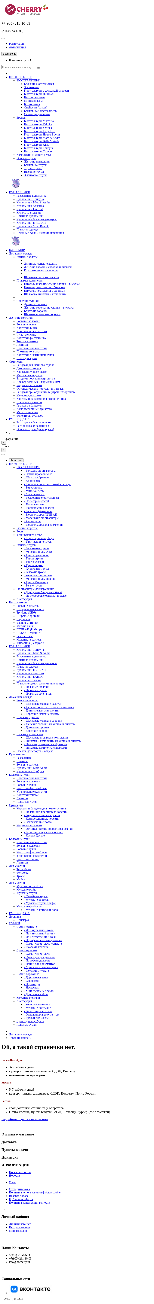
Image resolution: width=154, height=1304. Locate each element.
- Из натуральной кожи (39, 930)
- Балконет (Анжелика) (38, 511)
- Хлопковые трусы (36, 568)
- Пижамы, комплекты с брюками (45, 744)
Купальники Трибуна (30, 199)
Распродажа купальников (33, 425)
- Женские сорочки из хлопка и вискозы (49, 724)
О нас (12, 1182)
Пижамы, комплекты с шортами (44, 290)
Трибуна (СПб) (26, 612)
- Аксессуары (32, 521)
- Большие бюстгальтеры (40, 470)
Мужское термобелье (30, 886)
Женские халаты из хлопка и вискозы (48, 267)
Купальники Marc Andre (32, 767)
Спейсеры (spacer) (35, 107)
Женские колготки (21, 317)
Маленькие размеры (29, 639)
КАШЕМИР (17, 250)
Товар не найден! (20, 1037)
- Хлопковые (32, 480)
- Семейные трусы (36, 896)
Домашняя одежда (20, 253)
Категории (16, 460)
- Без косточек (33, 487)
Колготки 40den (27, 327)
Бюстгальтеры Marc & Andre (42, 137)
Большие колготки (28, 321)
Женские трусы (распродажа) (35, 429)
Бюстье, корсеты (34, 97)
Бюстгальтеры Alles (36, 144)
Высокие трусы (34, 171)
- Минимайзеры (34, 490)
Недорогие (23, 619)
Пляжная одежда (27, 229)
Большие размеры (28, 605)
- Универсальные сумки (39, 990)
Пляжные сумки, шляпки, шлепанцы (40, 232)
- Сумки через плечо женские (43, 943)
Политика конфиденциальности (29, 1202)
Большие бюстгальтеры (39, 83)
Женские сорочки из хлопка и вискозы (49, 307)
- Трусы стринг (33, 558)
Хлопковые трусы (35, 175)
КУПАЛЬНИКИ (19, 192)
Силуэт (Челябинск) (29, 632)
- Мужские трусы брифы (40, 903)
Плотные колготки (29, 351)
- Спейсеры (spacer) (36, 501)
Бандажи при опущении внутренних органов (46, 392)
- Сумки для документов (39, 957)
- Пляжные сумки (35, 690)
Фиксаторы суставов (30, 415)
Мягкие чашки (26, 626)
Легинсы (22, 344)
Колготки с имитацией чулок (35, 354)
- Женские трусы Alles (38, 551)
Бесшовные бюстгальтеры (40, 110)
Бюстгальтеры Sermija (38, 127)
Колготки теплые (28, 795)
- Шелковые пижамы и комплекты (46, 737)
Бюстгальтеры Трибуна (39, 148)
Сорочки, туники (28, 300)
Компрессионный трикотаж (34, 408)
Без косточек (32, 104)
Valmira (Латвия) (27, 622)
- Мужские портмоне (37, 1007)
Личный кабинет (20, 1224)
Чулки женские (26, 334)
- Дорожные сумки (36, 977)
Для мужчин (17, 865)
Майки (21, 879)
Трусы (21, 876)
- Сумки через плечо (37, 953)
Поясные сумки (27, 1024)
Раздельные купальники (32, 195)
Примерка (23, 920)
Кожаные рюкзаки (28, 997)
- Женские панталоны (38, 575)
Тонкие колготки (27, 341)
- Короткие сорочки (36, 730)
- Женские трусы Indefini (39, 578)
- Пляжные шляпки (36, 686)
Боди (20, 531)
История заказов (19, 1227)
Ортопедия (16, 361)
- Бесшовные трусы (36, 548)
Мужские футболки (29, 906)
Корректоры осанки (29, 385)
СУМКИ (14, 923)
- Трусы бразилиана (36, 555)
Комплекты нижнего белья (34, 154)
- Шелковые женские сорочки (43, 720)
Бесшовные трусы (35, 164)
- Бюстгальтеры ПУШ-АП (40, 514)
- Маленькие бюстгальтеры (41, 517)
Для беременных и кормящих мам (38, 381)
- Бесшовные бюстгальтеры (41, 497)
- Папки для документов (39, 963)
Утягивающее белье (29, 534)
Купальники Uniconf (30, 209)
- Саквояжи (31, 980)
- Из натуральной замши (39, 933)
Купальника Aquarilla (30, 205)
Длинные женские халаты (40, 263)
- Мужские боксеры (36, 899)
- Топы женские (34, 504)
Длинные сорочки (35, 304)
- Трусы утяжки (34, 561)
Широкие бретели (28, 615)
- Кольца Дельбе (34, 835)
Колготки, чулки (19, 774)
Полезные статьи (20, 1172)
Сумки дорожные (28, 974)
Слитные (22, 761)
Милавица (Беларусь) (30, 642)
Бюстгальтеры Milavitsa (39, 121)
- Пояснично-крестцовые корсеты (45, 811)
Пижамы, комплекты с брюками (44, 287)
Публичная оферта (21, 1199)
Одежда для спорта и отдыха (35, 751)
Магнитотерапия (27, 412)
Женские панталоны (37, 161)
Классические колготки (32, 348)
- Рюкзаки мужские (36, 970)
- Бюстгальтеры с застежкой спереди (47, 484)
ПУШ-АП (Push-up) (29, 629)
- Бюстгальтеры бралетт (39, 507)
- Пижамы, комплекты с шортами (45, 747)
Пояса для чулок (27, 358)
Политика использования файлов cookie (34, 1192)
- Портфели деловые (37, 960)
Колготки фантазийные (32, 338)
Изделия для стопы (29, 395)
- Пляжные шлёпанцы (38, 693)
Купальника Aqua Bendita (33, 226)
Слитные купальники (30, 216)
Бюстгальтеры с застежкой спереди (46, 90)
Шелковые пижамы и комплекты (45, 294)
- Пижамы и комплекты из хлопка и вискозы (52, 740)
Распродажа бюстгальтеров (34, 422)
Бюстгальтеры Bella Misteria (41, 141)
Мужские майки (27, 889)
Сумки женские (27, 926)
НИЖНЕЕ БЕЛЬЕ (20, 77)
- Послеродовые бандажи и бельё (45, 595)
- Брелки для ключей (37, 1017)
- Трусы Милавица (36, 582)
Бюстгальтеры (18, 602)
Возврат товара (19, 1195)
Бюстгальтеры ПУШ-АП (40, 94)
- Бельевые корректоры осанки (43, 832)
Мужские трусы (27, 892)
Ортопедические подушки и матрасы (40, 388)
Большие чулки (26, 324)
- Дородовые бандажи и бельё (43, 592)
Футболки (23, 872)
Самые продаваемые (37, 114)
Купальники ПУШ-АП (31, 222)
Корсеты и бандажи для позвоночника (41, 398)
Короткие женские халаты (41, 270)
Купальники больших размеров (37, 219)
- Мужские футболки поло (41, 909)
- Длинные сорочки (36, 727)
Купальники (17, 754)
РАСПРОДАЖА (19, 419)
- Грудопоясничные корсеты (42, 815)
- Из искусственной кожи (40, 936)
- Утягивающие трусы (38, 541)
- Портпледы (32, 984)
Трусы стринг (33, 168)
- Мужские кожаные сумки (41, 967)
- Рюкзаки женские (36, 947)
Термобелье (24, 869)
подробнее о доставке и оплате (25, 1119)
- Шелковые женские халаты (42, 703)
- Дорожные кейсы (36, 994)
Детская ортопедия (29, 368)
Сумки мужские (27, 950)
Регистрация (17, 43)
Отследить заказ (19, 1189)
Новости (14, 1175)
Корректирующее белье (32, 371)
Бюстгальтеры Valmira (38, 124)
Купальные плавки (29, 212)
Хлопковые (31, 87)
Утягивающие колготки (32, 331)
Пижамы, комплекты (30, 280)
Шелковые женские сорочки (42, 314)
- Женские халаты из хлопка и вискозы (49, 707)
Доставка (15, 916)
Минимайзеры (33, 100)
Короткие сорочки (36, 310)
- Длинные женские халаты (41, 710)
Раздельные (24, 757)
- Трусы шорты (33, 565)
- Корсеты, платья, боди (39, 538)
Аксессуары (24, 599)
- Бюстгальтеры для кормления (43, 524)
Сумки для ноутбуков (30, 1021)
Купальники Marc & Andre (33, 202)
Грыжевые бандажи (29, 405)
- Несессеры (31, 987)
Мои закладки (18, 1230)
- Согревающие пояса (38, 822)
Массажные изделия (29, 375)
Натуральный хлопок (30, 609)
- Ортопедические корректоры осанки (48, 828)
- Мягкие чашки (34, 494)
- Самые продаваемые (38, 474)
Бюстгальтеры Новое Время (42, 134)
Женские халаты (27, 256)
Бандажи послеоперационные (36, 378)
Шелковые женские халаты (41, 277)
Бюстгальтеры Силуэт (38, 151)
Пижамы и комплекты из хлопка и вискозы (52, 283)
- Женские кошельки (37, 1004)
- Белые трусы (33, 585)
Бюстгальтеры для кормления (35, 588)
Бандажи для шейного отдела (35, 365)
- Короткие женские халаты (41, 713)
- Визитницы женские (38, 1011)
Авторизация (17, 47)
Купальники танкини (30, 673)
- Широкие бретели (36, 477)
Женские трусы (26, 158)
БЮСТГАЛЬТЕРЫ (28, 80)
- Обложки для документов (41, 1014)
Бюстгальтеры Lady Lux (39, 131)
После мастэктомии (29, 402)
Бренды (21, 117)
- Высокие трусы (35, 572)
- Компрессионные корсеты (41, 818)
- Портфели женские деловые (43, 940)
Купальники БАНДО (30, 676)
